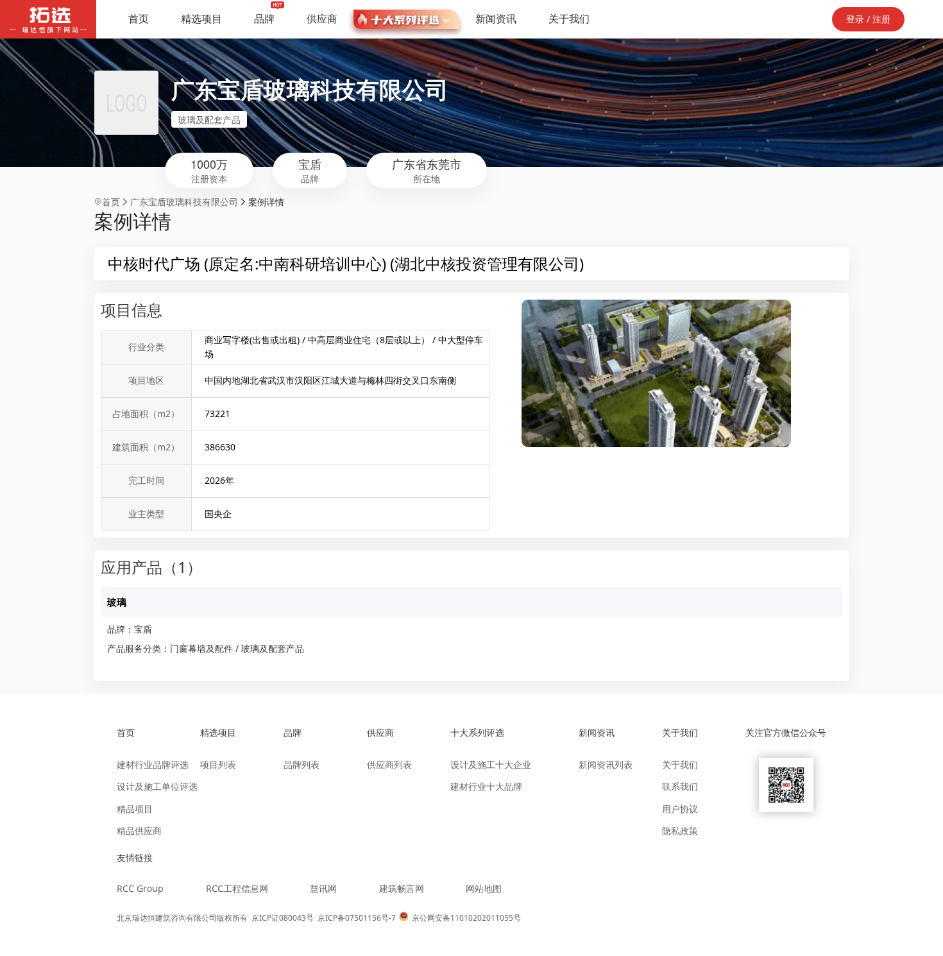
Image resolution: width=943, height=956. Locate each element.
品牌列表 (301, 764)
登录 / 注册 (868, 19)
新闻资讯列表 (606, 764)
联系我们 (680, 786)
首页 (138, 19)
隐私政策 (680, 830)
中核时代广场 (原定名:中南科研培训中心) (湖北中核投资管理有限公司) (346, 263)
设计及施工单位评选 (157, 786)
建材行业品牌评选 (153, 764)
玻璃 (116, 601)
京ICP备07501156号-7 (357, 917)
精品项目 (135, 809)
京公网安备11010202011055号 (466, 917)
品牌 (264, 19)
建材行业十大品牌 (486, 786)
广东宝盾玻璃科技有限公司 (309, 88)
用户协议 (680, 809)
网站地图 (484, 888)
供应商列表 (389, 764)
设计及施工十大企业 (490, 764)
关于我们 (569, 19)
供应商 (322, 19)
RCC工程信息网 (237, 888)
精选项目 (201, 19)
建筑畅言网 (401, 888)
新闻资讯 (495, 19)
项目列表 (218, 764)
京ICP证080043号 (282, 917)
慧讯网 (323, 888)
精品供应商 (139, 830)
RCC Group (140, 888)
